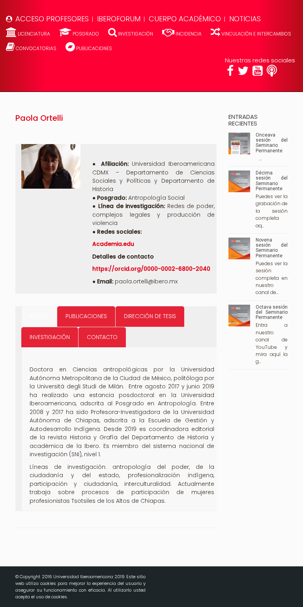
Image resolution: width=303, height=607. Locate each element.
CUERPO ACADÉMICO (185, 19)
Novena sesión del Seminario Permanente (272, 248)
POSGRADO (85, 33)
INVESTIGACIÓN (135, 33)
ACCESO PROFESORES (52, 19)
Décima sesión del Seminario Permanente (272, 180)
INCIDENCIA (188, 33)
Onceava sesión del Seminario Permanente (272, 143)
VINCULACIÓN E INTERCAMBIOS (255, 33)
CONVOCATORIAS (36, 48)
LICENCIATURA (34, 33)
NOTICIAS (245, 19)
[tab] (39, 316)
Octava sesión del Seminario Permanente (272, 312)
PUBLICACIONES (93, 48)
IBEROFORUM (118, 19)
